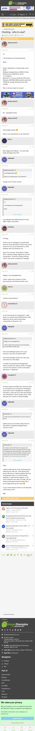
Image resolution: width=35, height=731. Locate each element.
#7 (32, 234)
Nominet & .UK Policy (21, 520)
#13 (32, 409)
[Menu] (2, 14)
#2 (32, 109)
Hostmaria (4, 697)
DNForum (4, 677)
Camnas (8, 510)
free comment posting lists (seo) (17, 546)
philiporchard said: (9, 170)
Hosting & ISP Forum (16, 510)
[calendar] (30, 14)
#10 (32, 311)
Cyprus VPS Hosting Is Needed (17, 508)
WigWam (8, 547)
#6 (32, 194)
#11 (32, 334)
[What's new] (27, 14)
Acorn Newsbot (10, 520)
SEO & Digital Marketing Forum (17, 540)
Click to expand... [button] (17, 214)
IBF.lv (3, 683)
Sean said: (7, 414)
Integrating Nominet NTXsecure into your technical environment (18, 517)
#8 (32, 271)
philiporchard (8, 35)
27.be (3, 691)
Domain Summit (6, 674)
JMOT (7, 540)
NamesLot (4, 694)
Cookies (5, 619)
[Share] (30, 50)
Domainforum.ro (6, 688)
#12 (32, 382)
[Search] (33, 14)
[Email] (28, 555)
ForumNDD (5, 686)
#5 (32, 165)
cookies (14, 706)
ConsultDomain (6, 680)
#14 (32, 440)
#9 (32, 294)
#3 (32, 125)
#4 (32, 146)
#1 (32, 50)
